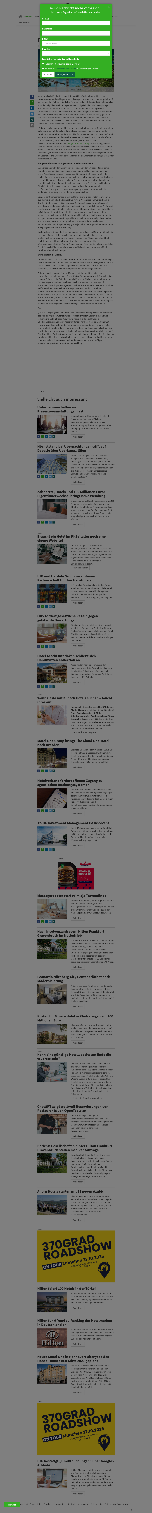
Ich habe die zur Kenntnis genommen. (72, 68)
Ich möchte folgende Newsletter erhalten (61, 59)
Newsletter (13, 1504)
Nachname (47, 28)
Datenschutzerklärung (66, 68)
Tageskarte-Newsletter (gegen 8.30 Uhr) (62, 63)
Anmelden (48, 74)
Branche (46, 49)
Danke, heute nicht (65, 74)
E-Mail (45, 38)
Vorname (46, 18)
